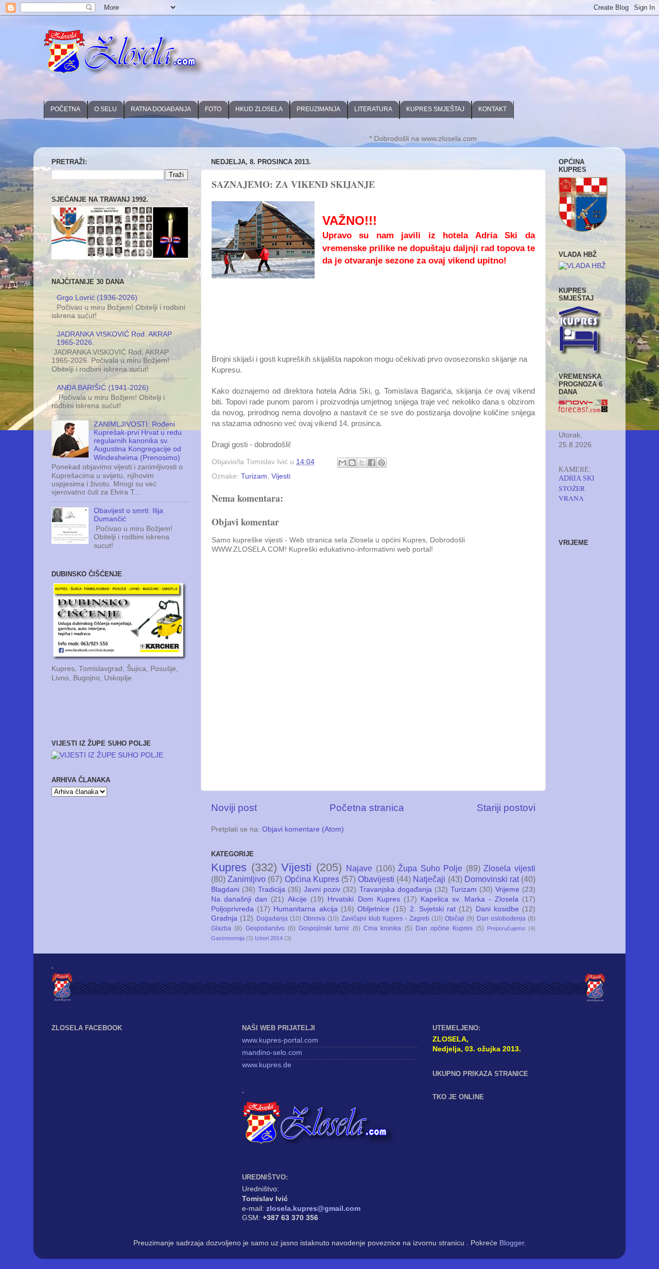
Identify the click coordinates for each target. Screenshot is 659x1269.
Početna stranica (367, 807)
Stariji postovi (506, 807)
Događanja (272, 918)
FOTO (213, 109)
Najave (359, 868)
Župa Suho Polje (430, 868)
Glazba (221, 928)
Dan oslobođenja (501, 918)
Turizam (254, 476)
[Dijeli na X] (362, 462)
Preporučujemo (506, 928)
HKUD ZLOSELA (259, 109)
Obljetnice (373, 909)
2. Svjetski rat (433, 909)
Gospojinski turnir (324, 928)
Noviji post (234, 807)
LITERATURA (373, 109)
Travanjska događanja (395, 889)
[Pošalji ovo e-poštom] (342, 462)
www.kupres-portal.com (280, 1040)
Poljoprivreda (232, 909)
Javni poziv (322, 889)
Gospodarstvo (265, 928)
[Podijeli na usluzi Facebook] (372, 462)
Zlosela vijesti (509, 868)
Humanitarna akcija (305, 909)
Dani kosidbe (497, 909)
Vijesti (280, 476)
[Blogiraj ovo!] (352, 462)
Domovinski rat (491, 879)
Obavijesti (376, 879)
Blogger (511, 1243)
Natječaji (429, 879)
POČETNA (65, 109)
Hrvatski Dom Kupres (363, 899)
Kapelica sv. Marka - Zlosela (469, 899)
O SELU (105, 109)
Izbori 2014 (269, 938)
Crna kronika (382, 928)
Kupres (229, 867)
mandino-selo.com (272, 1052)
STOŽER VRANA (572, 493)
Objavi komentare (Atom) (303, 829)
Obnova (314, 918)
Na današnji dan (239, 899)
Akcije (297, 899)
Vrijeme (507, 889)
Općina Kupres (312, 879)
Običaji (454, 918)
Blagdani (225, 889)
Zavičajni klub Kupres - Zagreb (385, 918)
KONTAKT (492, 109)
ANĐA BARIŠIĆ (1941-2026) (103, 388)
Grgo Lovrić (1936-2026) (97, 298)
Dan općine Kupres (444, 928)
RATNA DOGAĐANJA (161, 109)
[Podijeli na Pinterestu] (381, 462)
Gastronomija (228, 938)
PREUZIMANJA (318, 109)
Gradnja (224, 918)
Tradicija (271, 889)
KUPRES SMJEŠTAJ (435, 109)
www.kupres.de (266, 1065)
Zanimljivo (247, 879)
